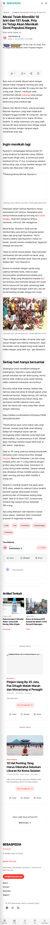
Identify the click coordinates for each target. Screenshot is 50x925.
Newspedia (15, 45)
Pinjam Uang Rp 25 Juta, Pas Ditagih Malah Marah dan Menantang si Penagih (24, 685)
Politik (28, 629)
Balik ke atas (24, 823)
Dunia (13, 12)
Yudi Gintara (13, 36)
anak (6, 525)
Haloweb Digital (33, 903)
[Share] (31, 73)
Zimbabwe (8, 532)
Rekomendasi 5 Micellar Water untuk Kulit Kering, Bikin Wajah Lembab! (13, 621)
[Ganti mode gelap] (42, 3)
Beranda (6, 12)
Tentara (6, 458)
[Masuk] (46, 3)
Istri (15, 525)
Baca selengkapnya (23, 705)
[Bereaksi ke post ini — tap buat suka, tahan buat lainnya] (13, 73)
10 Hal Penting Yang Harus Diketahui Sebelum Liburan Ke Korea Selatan (24, 766)
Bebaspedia (12, 844)
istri (42, 278)
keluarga (26, 95)
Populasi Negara (40, 525)
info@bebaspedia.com (13, 876)
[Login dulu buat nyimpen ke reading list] (38, 73)
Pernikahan (25, 525)
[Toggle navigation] (4, 3)
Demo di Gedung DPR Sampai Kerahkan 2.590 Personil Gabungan (36, 621)
